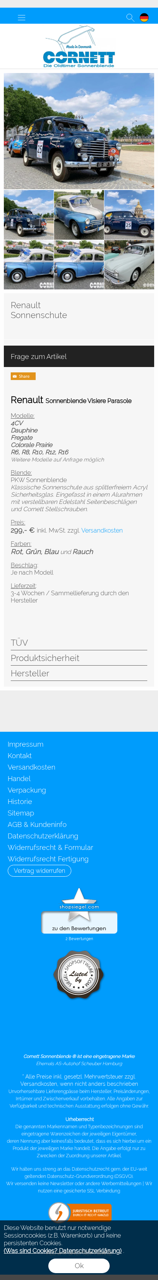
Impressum (25, 744)
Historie (20, 802)
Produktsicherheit (45, 658)
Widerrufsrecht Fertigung (48, 859)
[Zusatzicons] (51, 711)
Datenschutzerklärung (43, 836)
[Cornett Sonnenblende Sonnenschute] (79, 27)
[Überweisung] (138, 1021)
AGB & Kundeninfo (37, 824)
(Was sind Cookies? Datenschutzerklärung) (63, 1250)
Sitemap (21, 813)
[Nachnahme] (78, 1037)
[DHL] (18, 1021)
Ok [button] (79, 1266)
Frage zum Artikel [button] (39, 356)
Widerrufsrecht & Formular (50, 847)
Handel (19, 779)
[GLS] (48, 1021)
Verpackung (27, 790)
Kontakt (20, 756)
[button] (21, 18)
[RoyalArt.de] (30, 711)
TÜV (19, 643)
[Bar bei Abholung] (108, 1021)
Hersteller (30, 673)
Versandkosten (31, 767)
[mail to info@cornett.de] (9, 711)
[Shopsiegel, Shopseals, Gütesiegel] (79, 890)
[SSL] (78, 1021)
